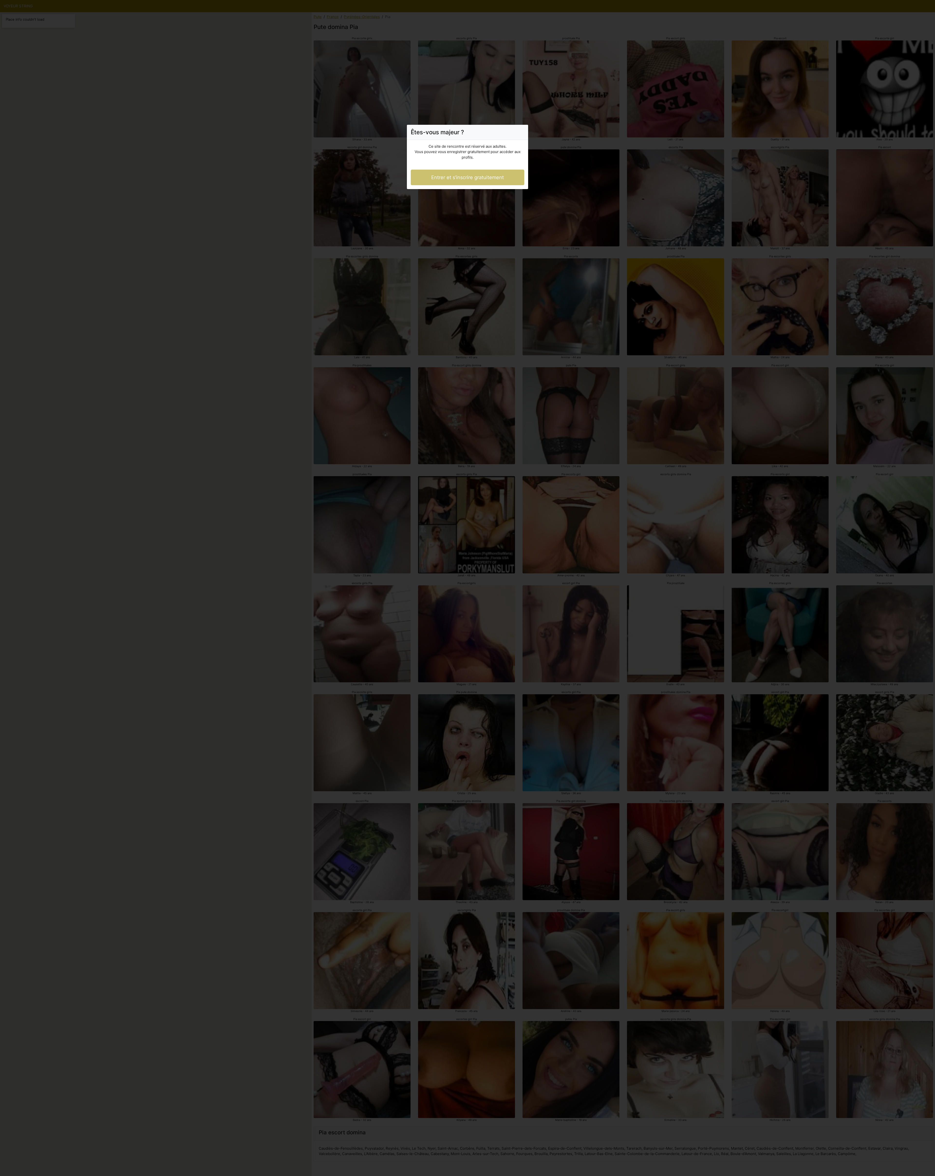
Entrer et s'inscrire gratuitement (467, 177)
